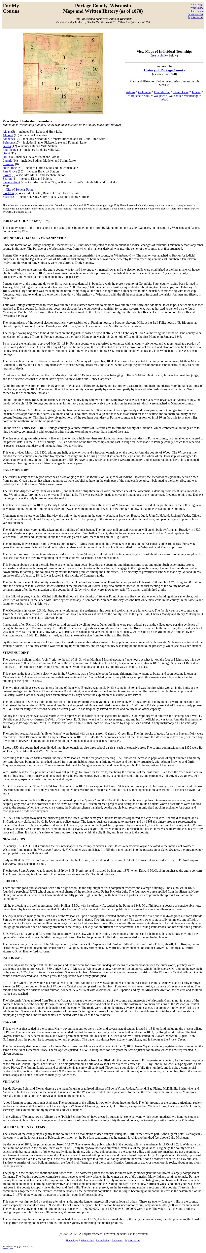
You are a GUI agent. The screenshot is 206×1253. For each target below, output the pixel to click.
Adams (130, 92)
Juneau (196, 92)
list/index (162, 55)
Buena (7, 146)
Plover (7, 175)
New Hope (10, 167)
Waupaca (159, 95)
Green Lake (180, 92)
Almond (8, 135)
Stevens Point (11, 182)
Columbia (144, 92)
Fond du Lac (162, 92)
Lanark (7, 160)
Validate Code (7, 1249)
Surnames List (195, 14)
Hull (5, 157)
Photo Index (196, 10)
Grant (6, 153)
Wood (164, 99)
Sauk (147, 95)
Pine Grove (10, 171)
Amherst (8, 139)
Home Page (197, 4)
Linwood (8, 164)
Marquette (134, 95)
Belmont (8, 142)
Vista (6, 196)
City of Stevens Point (19, 189)
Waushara (174, 95)
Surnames (117, 1240)
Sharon (7, 178)
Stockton (8, 193)
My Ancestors (195, 17)
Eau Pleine (9, 149)
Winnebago (191, 95)
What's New (196, 7)
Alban (6, 131)
